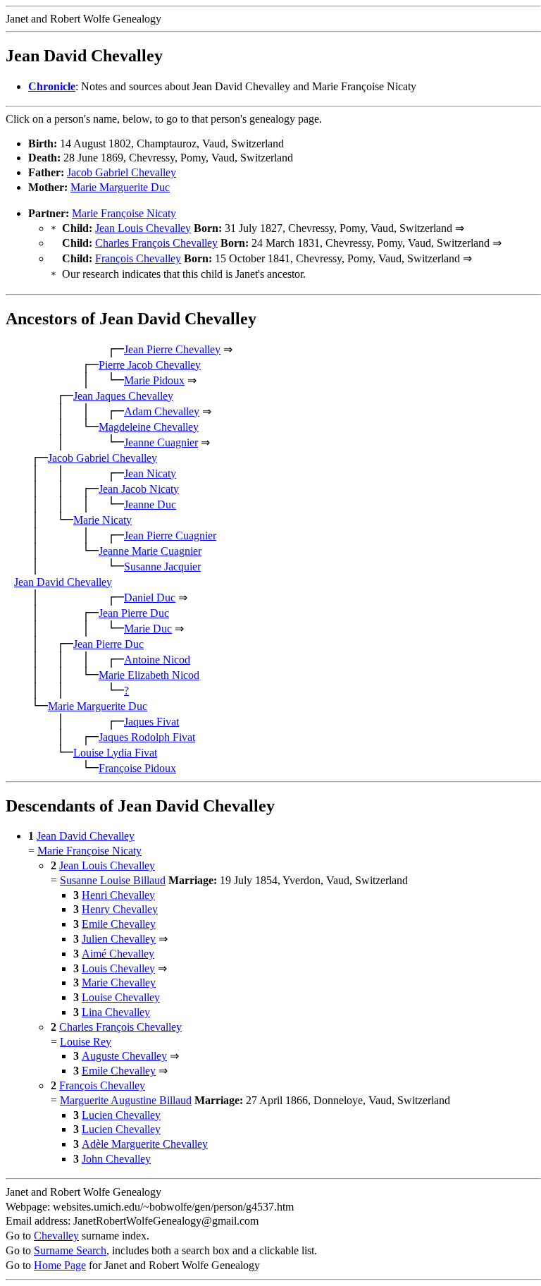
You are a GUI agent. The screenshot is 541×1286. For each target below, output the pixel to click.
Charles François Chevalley (156, 243)
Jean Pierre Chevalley (172, 349)
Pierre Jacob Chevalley (150, 365)
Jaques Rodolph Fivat (147, 737)
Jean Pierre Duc (134, 613)
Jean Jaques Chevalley (123, 396)
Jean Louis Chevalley (143, 228)
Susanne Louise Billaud (113, 880)
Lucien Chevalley (121, 1115)
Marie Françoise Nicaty (124, 213)
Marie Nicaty (102, 520)
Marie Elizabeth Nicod (149, 675)
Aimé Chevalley (118, 954)
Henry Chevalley (120, 909)
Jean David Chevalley (63, 582)
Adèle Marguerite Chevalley (145, 1144)
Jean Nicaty (150, 473)
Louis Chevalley (118, 968)
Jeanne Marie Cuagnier (150, 551)
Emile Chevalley (119, 924)
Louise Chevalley (121, 997)
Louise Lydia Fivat (115, 753)
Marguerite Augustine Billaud (126, 1100)
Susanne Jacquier (162, 566)
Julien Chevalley (119, 939)
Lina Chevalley (116, 1012)
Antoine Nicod (157, 660)
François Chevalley (138, 258)
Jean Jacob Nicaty (139, 489)
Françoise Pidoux (137, 768)
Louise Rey (85, 1042)
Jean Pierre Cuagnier (170, 535)
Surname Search (70, 1250)
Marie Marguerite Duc (120, 187)
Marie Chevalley (119, 982)
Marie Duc (148, 629)
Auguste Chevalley (124, 1056)
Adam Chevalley (161, 411)
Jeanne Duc (150, 504)
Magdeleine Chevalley (149, 427)
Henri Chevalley (118, 895)
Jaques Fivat (151, 722)
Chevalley (56, 1236)
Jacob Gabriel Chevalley (121, 172)
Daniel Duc (149, 598)
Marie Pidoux (154, 380)
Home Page (60, 1265)
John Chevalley (116, 1159)
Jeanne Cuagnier (161, 442)
